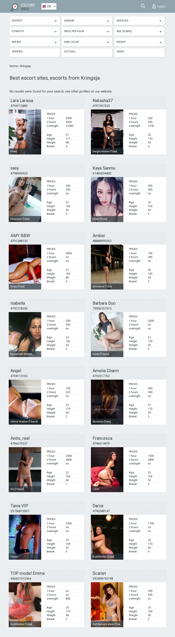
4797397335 (101, 106)
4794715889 (19, 106)
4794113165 (19, 376)
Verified (17, 51)
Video (120, 51)
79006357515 (102, 308)
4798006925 (19, 173)
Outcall (70, 51)
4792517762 (101, 376)
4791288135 (19, 241)
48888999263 (102, 241)
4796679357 (19, 443)
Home (14, 66)
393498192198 (103, 579)
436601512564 (20, 579)
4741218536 (19, 308)
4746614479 (101, 443)
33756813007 (19, 511)
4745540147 (101, 511)
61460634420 (102, 173)
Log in (161, 6)
